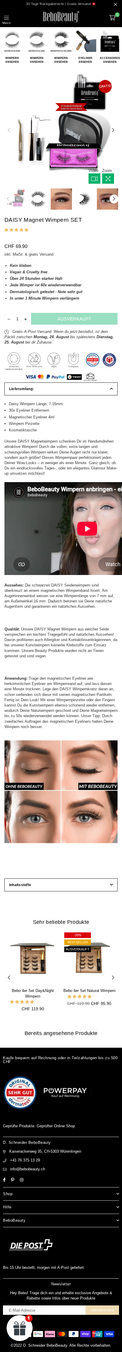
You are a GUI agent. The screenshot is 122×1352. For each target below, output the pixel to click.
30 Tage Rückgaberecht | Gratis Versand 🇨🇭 (61, 4)
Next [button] (113, 130)
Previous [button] (8, 130)
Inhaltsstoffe (20, 885)
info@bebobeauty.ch (27, 1169)
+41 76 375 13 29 (25, 1160)
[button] (17, 230)
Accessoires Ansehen (110, 60)
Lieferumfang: (21, 389)
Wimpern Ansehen (12, 60)
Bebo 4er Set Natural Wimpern (89, 990)
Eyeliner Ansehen (85, 60)
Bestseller (78, 942)
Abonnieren (102, 1310)
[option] (61, 130)
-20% (77, 935)
